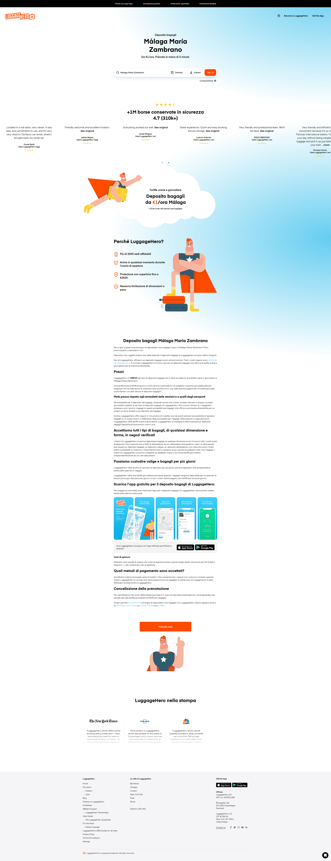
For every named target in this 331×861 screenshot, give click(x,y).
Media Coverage (92, 827)
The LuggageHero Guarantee (98, 819)
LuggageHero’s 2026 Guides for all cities (100, 830)
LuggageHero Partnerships (96, 812)
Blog (85, 798)
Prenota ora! (165, 626)
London (133, 790)
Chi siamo (87, 787)
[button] (325, 855)
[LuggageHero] (20, 18)
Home (85, 783)
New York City (136, 794)
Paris (132, 798)
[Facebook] (230, 827)
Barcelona (134, 783)
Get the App (318, 15)
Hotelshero (87, 805)
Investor (88, 790)
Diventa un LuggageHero (93, 801)
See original (87, 130)
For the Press (88, 823)
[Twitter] (234, 827)
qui (123, 564)
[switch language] (279, 15)
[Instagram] (238, 827)
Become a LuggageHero (296, 15)
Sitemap (86, 841)
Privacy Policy (88, 834)
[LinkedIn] (246, 827)
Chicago (133, 787)
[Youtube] (242, 827)
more (327, 144)
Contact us (220, 827)
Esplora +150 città (138, 808)
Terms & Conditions (91, 838)
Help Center (88, 816)
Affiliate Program (90, 809)
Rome (132, 801)
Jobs (87, 794)
